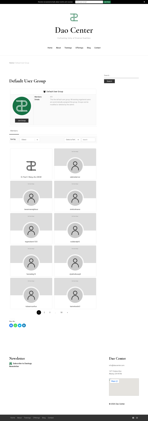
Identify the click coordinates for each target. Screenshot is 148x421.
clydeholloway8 (75, 274)
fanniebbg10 (31, 274)
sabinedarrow (75, 177)
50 (61, 312)
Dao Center (74, 30)
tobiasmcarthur (31, 306)
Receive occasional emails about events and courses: (55, 2)
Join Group (22, 121)
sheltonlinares (75, 209)
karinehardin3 (75, 306)
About (58, 48)
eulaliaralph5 (75, 242)
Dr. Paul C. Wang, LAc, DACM (31, 177)
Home (50, 48)
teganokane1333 (31, 242)
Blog (89, 48)
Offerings (79, 48)
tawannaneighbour (31, 209)
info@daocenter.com (116, 365)
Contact (97, 48)
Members (14, 131)
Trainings (68, 48)
